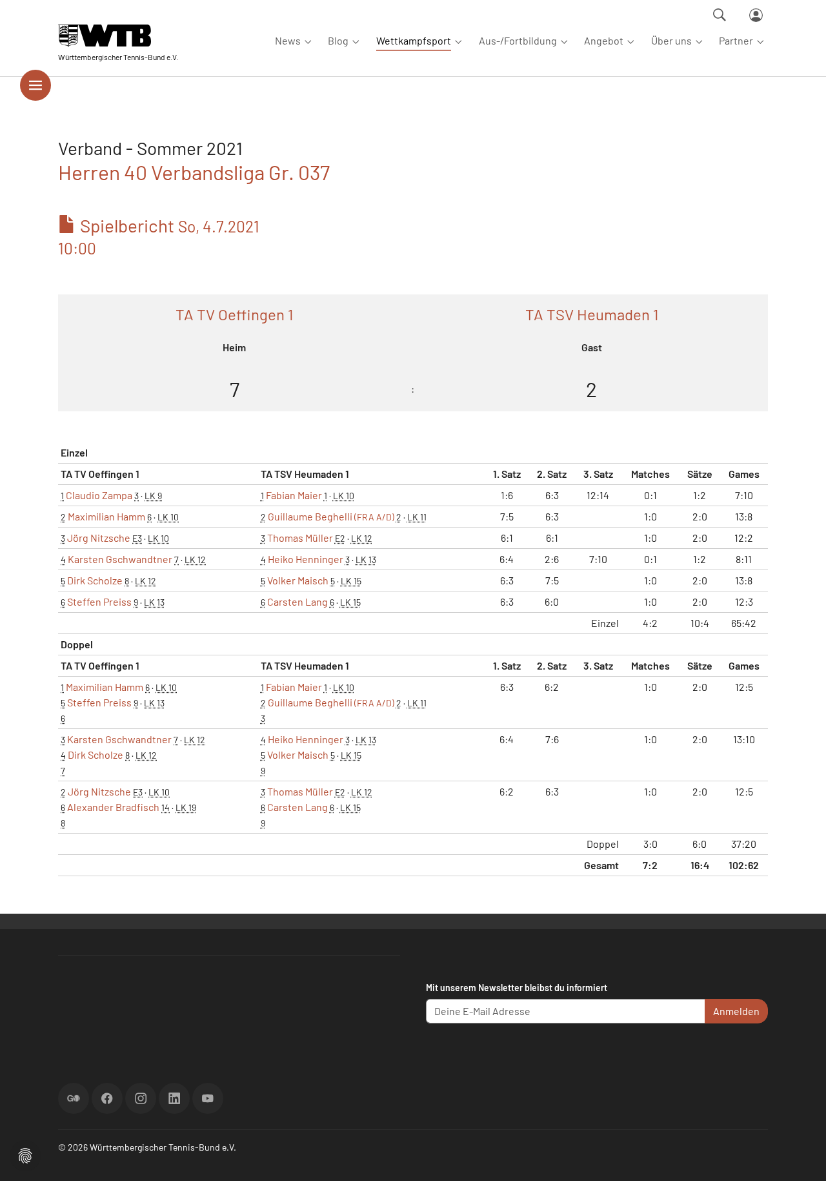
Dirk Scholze (95, 580)
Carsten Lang (297, 601)
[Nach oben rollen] (800, 1155)
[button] (25, 1154)
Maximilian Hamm (106, 516)
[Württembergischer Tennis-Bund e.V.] (118, 35)
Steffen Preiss (99, 601)
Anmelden (736, 1011)
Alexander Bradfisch (113, 807)
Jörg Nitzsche (98, 537)
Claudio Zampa (99, 495)
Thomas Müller (300, 537)
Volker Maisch (297, 580)
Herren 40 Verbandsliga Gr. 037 (194, 171)
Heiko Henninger (305, 559)
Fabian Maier (294, 495)
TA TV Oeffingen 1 (234, 314)
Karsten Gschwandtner (120, 559)
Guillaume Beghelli (331, 516)
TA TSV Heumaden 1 (591, 314)
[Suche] (719, 14)
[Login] (756, 15)
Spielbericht (158, 236)
